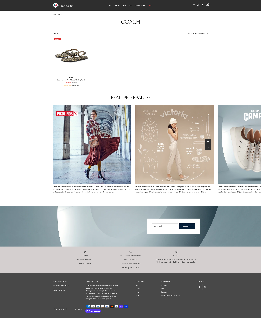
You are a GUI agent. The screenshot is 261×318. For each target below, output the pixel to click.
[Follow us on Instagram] (205, 287)
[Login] (202, 5)
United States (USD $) (60, 309)
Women (117, 5)
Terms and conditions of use (170, 295)
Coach (71, 77)
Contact (164, 292)
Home (54, 14)
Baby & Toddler (140, 5)
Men (110, 5)
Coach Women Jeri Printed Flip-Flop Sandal (71, 80)
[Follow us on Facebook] (199, 287)
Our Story (164, 285)
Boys (124, 5)
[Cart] (207, 5)
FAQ (162, 289)
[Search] (198, 5)
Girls (130, 5)
